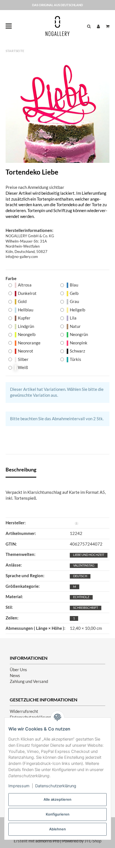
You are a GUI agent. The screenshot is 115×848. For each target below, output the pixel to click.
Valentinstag (83, 565)
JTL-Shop (93, 840)
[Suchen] (89, 26)
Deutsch (80, 576)
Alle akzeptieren (57, 799)
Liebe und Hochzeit (88, 554)
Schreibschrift (85, 607)
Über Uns (18, 669)
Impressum (19, 785)
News (15, 675)
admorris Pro (47, 840)
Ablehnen (57, 829)
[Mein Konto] (98, 26)
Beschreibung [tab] (21, 469)
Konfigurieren (58, 814)
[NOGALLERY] (57, 26)
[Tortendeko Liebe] (57, 111)
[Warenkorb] (106, 26)
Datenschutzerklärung (55, 785)
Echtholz (81, 597)
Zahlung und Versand (29, 681)
